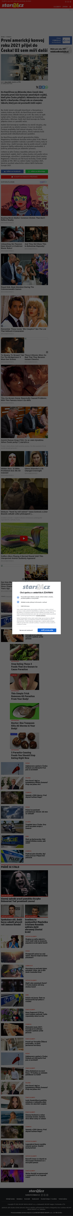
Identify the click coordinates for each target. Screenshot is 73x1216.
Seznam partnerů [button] (40, 615)
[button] (36, 606)
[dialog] (36, 608)
